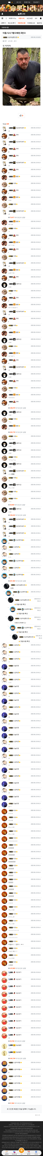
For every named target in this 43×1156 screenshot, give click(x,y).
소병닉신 (18, 284)
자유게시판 (21, 23)
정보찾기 (36, 2)
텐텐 (17, 176)
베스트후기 (12, 23)
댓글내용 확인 (21, 604)
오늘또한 (16, 665)
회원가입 (27, 2)
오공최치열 (19, 540)
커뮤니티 (21, 18)
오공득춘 (16, 547)
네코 (14, 810)
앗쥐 (17, 135)
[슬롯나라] (21, 8)
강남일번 (18, 1045)
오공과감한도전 (12, 37)
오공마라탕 (16, 1062)
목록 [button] (38, 1115)
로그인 (18, 2)
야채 (14, 183)
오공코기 (18, 972)
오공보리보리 (19, 128)
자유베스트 (31, 23)
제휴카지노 (12, 18)
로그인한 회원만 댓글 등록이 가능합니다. (21, 1109)
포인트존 (30, 18)
